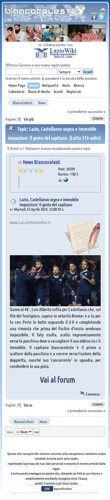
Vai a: (10, 432)
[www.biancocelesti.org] (65, 180)
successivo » (96, 111)
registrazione (60, 64)
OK (47, 488)
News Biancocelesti (41, 162)
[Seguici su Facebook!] (94, 18)
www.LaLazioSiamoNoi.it (30, 222)
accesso (25, 64)
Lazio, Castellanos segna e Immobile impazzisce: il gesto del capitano (49, 202)
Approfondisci (63, 488)
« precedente (77, 111)
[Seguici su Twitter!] (102, 18)
